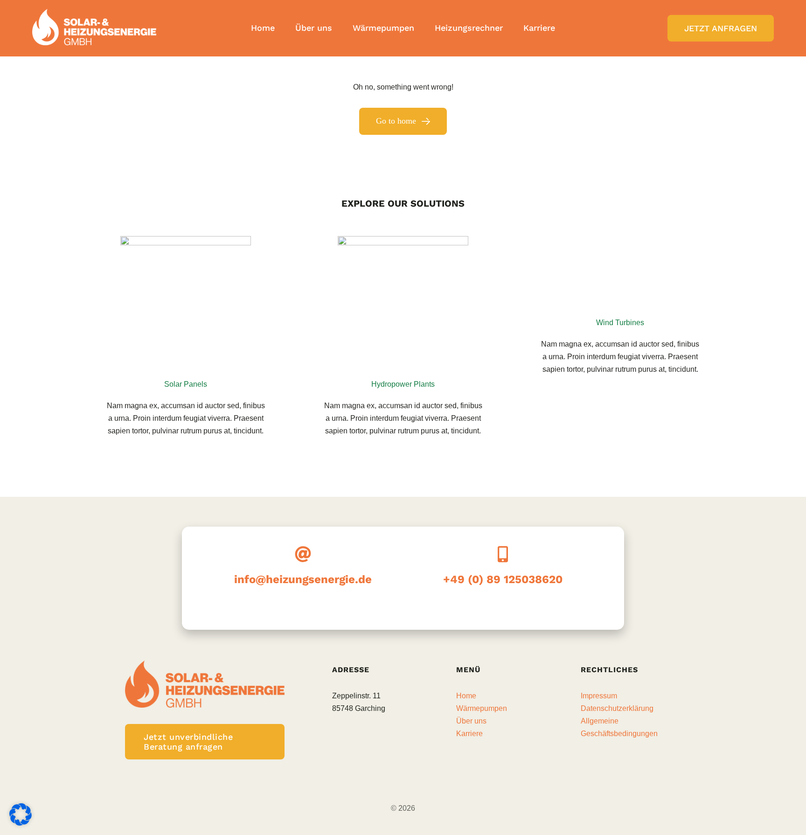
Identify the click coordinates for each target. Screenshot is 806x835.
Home (466, 696)
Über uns (471, 721)
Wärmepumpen (481, 708)
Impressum (599, 696)
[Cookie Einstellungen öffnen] (20, 823)
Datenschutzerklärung (617, 708)
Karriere (469, 734)
